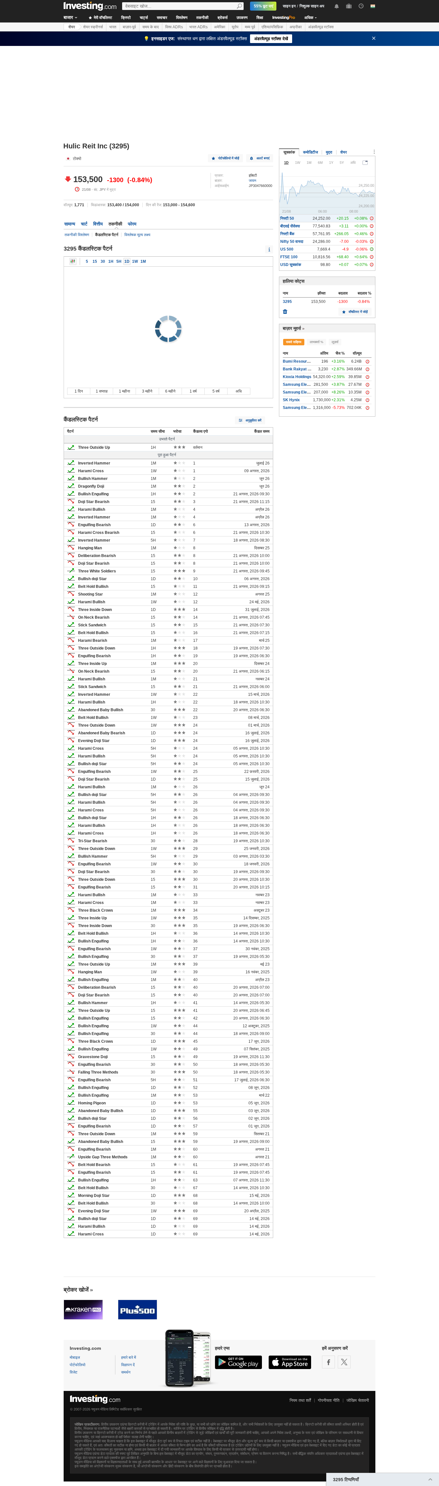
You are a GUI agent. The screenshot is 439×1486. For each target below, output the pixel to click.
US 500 (286, 249)
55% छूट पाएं (263, 6)
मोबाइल (75, 1357)
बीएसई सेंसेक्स (290, 226)
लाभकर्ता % (316, 342)
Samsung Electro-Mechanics (309, 407)
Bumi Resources (298, 361)
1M (143, 261)
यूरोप (235, 27)
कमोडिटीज (310, 152)
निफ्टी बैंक (287, 234)
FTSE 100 (289, 257)
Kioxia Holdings (297, 377)
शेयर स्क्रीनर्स (93, 27)
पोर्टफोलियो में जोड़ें (228, 158)
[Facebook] (328, 1362)
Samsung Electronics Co (305, 384)
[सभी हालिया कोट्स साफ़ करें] (285, 310)
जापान (252, 180)
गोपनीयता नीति (328, 1400)
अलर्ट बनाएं (262, 158)
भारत (112, 27)
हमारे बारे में (128, 1357)
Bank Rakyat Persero (302, 369)
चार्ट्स (144, 17)
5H (118, 261)
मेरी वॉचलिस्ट (102, 17)
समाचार (162, 17)
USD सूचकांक (290, 264)
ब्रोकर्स (223, 17)
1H (110, 261)
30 (103, 261)
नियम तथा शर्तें (300, 1400)
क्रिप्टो (126, 17)
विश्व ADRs (174, 27)
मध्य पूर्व (250, 27)
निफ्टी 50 (287, 218)
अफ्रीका (296, 27)
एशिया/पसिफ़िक (272, 27)
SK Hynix (291, 400)
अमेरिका (219, 27)
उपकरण (242, 17)
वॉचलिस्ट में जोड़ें (358, 312)
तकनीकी (202, 17)
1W (135, 261)
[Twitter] (344, 1362)
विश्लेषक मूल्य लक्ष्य (137, 235)
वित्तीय (98, 223)
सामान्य (69, 223)
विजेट (73, 1372)
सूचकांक (289, 152)
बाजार (68, 17)
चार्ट (84, 223)
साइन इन (289, 6)
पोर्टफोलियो (77, 1365)
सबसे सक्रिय (293, 342)
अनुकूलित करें (253, 420)
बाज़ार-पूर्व (129, 27)
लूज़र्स (335, 342)
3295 (287, 301)
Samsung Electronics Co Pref (310, 392)
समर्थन (125, 1372)
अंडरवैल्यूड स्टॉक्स (321, 27)
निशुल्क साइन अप (312, 6)
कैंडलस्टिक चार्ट (72, 261)
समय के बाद (150, 27)
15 (95, 261)
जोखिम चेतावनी (357, 1400)
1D (127, 261)
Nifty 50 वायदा (291, 241)
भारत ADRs (198, 27)
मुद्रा (329, 152)
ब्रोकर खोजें (76, 1290)
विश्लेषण (181, 17)
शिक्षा (259, 17)
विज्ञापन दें (128, 1365)
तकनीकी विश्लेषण (77, 235)
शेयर (71, 27)
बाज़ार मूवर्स (292, 328)
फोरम (132, 223)
